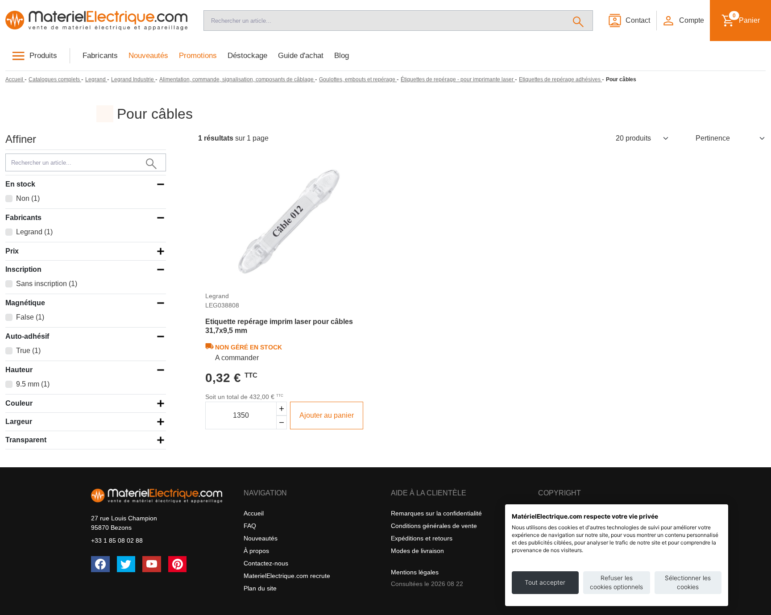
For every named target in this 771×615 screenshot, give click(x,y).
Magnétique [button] (25, 303)
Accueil (254, 513)
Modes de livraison (417, 550)
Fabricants (100, 55)
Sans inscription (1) (46, 283)
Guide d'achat (300, 55)
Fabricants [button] (23, 217)
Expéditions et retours (421, 538)
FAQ (250, 525)
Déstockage (247, 55)
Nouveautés (148, 55)
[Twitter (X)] (126, 564)
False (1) (30, 317)
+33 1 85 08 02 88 (117, 540)
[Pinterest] (177, 564)
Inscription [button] (23, 269)
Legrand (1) (34, 232)
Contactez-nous (266, 563)
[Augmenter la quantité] (281, 409)
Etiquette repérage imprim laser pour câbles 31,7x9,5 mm (279, 326)
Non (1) (28, 198)
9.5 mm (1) (33, 384)
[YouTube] (151, 564)
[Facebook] (100, 564)
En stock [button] (20, 184)
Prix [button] (12, 251)
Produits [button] (43, 55)
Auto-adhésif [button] (27, 336)
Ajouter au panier (326, 415)
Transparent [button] (25, 440)
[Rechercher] (578, 20)
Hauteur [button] (19, 370)
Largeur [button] (18, 421)
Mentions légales (415, 572)
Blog (341, 55)
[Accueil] (96, 20)
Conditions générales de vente (434, 525)
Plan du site (260, 588)
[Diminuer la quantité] (281, 422)
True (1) (28, 350)
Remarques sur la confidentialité (436, 513)
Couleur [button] (19, 403)
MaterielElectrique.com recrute (287, 575)
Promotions (198, 55)
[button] (683, 20)
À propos (256, 550)
